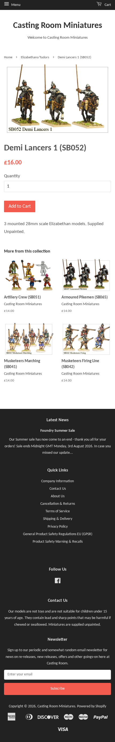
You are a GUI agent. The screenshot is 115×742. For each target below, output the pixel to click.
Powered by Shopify (91, 706)
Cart (107, 5)
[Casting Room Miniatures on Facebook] (58, 582)
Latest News (57, 420)
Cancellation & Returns (57, 504)
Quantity (12, 176)
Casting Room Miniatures (57, 25)
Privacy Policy (58, 527)
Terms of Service (57, 511)
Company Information (57, 481)
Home (8, 57)
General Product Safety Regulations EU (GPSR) (57, 534)
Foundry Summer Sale (57, 431)
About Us (57, 496)
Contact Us (57, 489)
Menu (15, 5)
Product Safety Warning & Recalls (58, 542)
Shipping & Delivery (57, 519)
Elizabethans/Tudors (35, 57)
